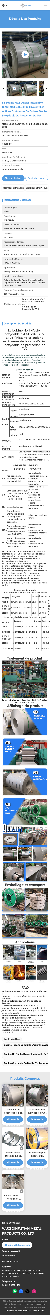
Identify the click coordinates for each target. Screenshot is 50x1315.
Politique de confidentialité (18, 1311)
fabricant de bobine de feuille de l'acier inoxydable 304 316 (13, 1111)
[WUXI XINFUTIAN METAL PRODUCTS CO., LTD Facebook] (21, 1291)
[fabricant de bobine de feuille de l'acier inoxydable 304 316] (13, 1095)
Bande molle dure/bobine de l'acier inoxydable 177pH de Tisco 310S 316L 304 (13, 1154)
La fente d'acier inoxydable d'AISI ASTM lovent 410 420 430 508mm (37, 1111)
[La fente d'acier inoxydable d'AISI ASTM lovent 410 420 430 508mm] (37, 1095)
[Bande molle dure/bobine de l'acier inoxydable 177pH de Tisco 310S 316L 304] (13, 1138)
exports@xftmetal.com (19, 1245)
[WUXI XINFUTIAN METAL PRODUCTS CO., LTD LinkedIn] (33, 1291)
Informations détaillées (13, 188)
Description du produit (36, 188)
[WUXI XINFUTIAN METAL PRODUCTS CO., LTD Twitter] (27, 1291)
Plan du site (38, 1311)
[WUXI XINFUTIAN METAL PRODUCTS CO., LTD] (25, 5)
